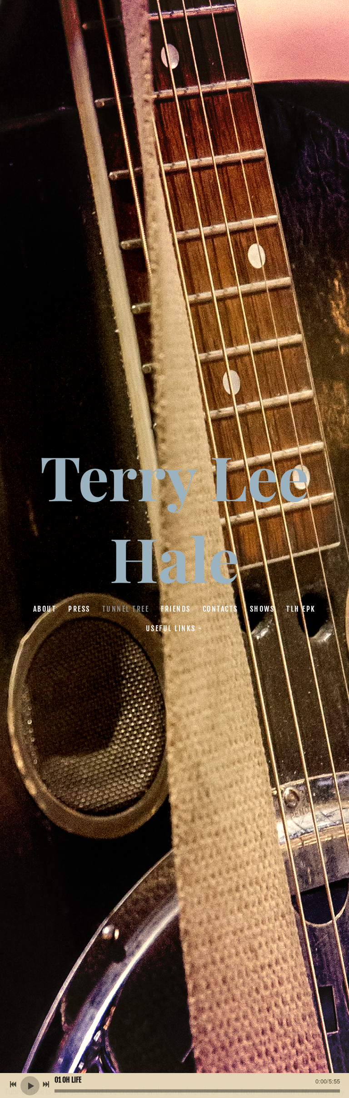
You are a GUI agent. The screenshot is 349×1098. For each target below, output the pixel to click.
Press (80, 608)
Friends (176, 608)
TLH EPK (301, 608)
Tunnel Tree (126, 608)
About (45, 608)
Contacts (220, 608)
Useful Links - (174, 628)
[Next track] (46, 1084)
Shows (262, 608)
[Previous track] (13, 1084)
